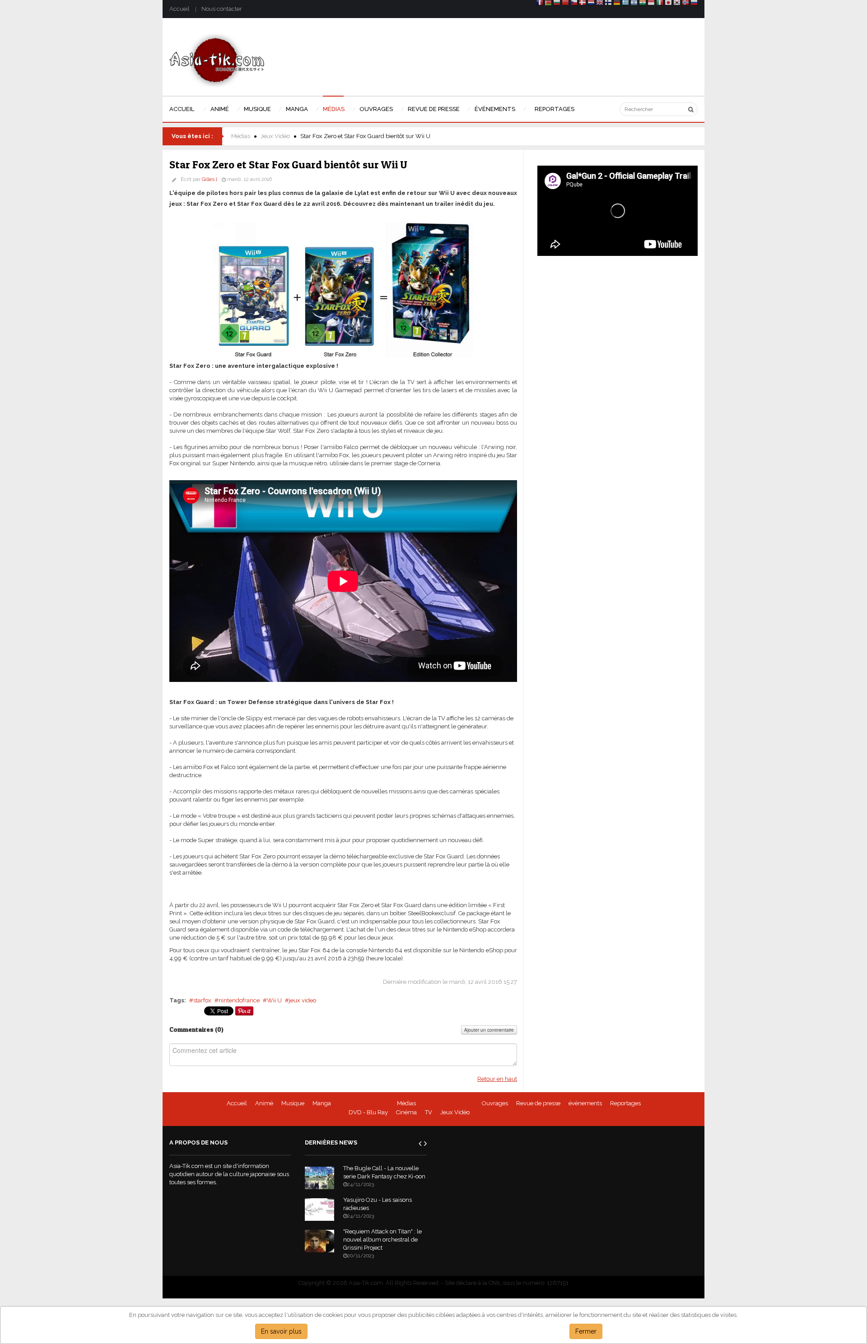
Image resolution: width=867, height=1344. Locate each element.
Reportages (625, 1103)
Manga (321, 1103)
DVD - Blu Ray (368, 1112)
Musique (292, 1103)
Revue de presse (538, 1103)
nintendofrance (239, 1000)
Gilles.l (209, 179)
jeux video (302, 1000)
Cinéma (406, 1112)
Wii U (274, 1000)
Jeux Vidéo (275, 136)
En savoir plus (281, 1331)
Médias (240, 136)
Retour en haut (497, 1078)
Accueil (179, 8)
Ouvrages (495, 1103)
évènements (585, 1103)
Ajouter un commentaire (489, 1030)
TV (428, 1112)
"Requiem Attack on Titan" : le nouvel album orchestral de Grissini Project (382, 1239)
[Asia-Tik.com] (217, 59)
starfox (202, 1000)
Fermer (586, 1331)
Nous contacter (221, 8)
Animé (264, 1103)
